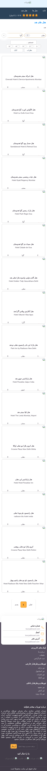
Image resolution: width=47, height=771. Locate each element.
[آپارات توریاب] (36, 758)
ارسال (13, 746)
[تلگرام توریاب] (11, 758)
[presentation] (4, 35)
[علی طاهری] (23, 758)
